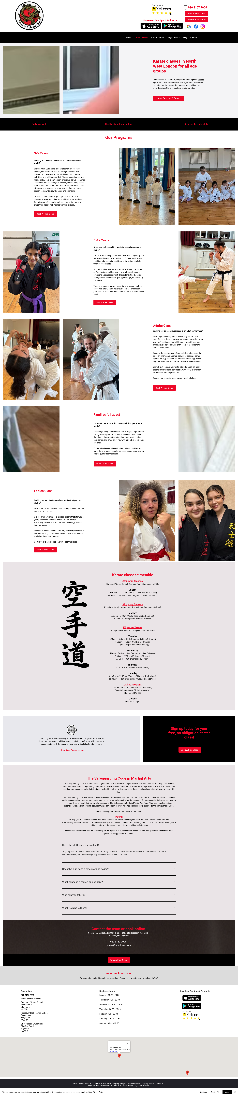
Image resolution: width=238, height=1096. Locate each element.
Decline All (215, 1092)
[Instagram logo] (202, 26)
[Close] (235, 1092)
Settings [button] (203, 1092)
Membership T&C (150, 978)
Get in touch (171, 88)
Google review (77, 750)
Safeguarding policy (89, 978)
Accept (227, 1092)
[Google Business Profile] (189, 26)
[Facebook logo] (196, 26)
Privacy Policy (98, 1092)
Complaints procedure (108, 978)
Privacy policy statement (130, 978)
